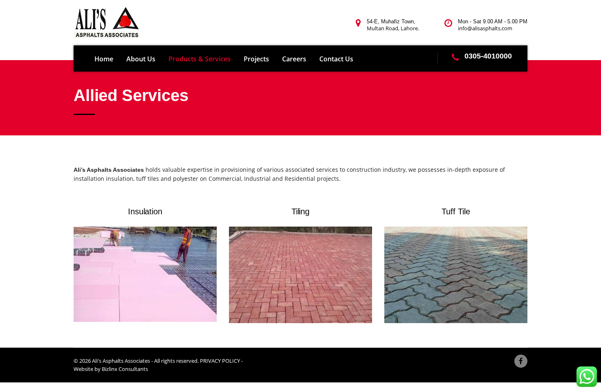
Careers (294, 58)
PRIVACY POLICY (220, 360)
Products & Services (199, 58)
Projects (256, 58)
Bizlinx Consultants (125, 369)
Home (103, 58)
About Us (140, 58)
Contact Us (336, 58)
